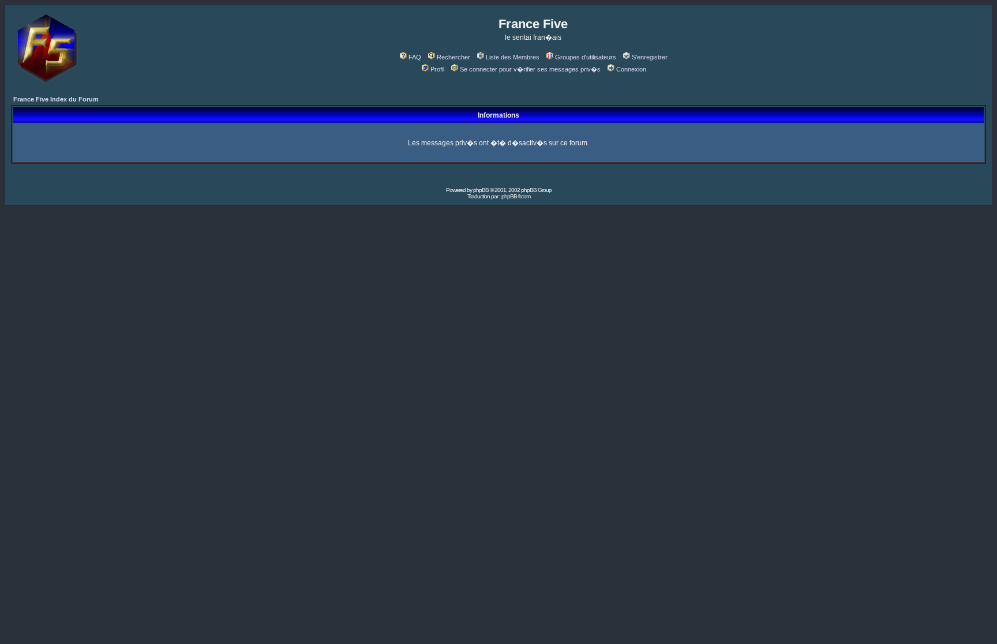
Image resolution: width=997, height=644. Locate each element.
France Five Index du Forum (56, 99)
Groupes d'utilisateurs (585, 57)
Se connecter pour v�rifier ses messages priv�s (530, 69)
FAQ (414, 57)
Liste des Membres (512, 57)
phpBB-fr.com (515, 196)
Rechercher (453, 57)
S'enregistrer (650, 57)
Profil (437, 69)
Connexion (631, 69)
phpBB (481, 190)
